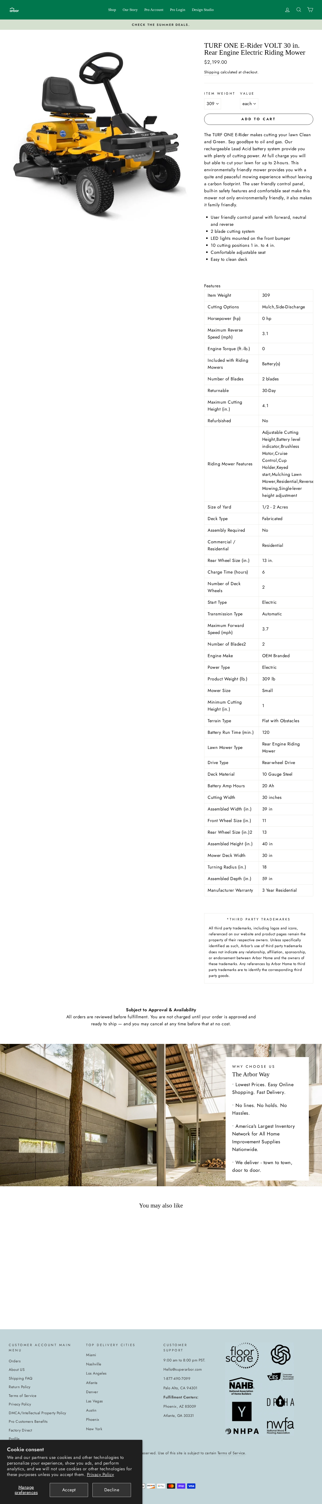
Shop (112, 10)
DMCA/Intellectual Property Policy (37, 1413)
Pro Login (177, 10)
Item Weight (219, 93)
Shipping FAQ (20, 1378)
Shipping (211, 72)
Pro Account (153, 10)
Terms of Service (22, 1395)
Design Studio (203, 10)
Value (247, 93)
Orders (15, 1361)
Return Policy (19, 1386)
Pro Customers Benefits (28, 1421)
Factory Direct (20, 1430)
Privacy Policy (100, 1474)
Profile (14, 1438)
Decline (111, 1490)
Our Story (130, 10)
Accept (69, 1490)
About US (17, 1369)
